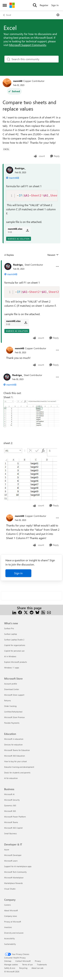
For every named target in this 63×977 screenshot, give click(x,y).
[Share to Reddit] (31, 612)
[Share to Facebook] (20, 612)
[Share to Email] (49, 612)
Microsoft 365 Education (14, 755)
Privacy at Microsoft (12, 921)
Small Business (10, 833)
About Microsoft (11, 910)
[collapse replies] (31, 262)
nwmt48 (17, 81)
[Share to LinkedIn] (14, 612)
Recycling (23, 968)
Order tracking (10, 706)
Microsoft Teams (11, 822)
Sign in (18, 573)
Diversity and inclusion (13, 933)
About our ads (37, 968)
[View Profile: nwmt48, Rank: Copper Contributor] (7, 82)
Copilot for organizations (14, 645)
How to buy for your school (15, 761)
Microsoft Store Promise (14, 717)
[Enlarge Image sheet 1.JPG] (31, 413)
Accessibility (9, 938)
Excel (8, 14)
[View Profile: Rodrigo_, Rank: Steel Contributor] (7, 266)
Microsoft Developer (13, 855)
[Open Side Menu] (5, 5)
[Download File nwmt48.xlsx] (27, 230)
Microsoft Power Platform (15, 816)
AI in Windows (10, 656)
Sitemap (7, 961)
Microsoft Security (12, 800)
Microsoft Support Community (27, 45)
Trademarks (42, 964)
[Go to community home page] (12, 5)
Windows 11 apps (11, 667)
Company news (10, 916)
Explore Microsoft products (15, 662)
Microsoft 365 (10, 811)
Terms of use (27, 964)
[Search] (35, 5)
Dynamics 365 (10, 805)
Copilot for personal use (14, 650)
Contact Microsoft (23, 961)
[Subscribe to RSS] (43, 612)
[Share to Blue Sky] (37, 612)
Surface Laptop (10, 634)
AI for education (11, 778)
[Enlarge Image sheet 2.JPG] (30, 474)
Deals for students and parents (17, 772)
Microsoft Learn (11, 860)
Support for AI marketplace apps (17, 866)
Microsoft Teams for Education (17, 750)
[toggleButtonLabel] (57, 14)
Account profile (10, 683)
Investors (8, 927)
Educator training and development (19, 767)
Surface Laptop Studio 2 (14, 639)
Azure (6, 849)
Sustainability (10, 944)
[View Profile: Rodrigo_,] (9, 170)
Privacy (38, 961)
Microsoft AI (9, 794)
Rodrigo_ (20, 168)
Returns (7, 700)
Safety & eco (9, 968)
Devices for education (13, 744)
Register (44, 5)
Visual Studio (9, 888)
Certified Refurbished (13, 711)
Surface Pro (9, 628)
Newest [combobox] (53, 255)
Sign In (55, 5)
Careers (7, 905)
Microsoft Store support (14, 695)
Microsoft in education (13, 739)
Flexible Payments (11, 723)
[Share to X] (26, 612)
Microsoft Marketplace (13, 877)
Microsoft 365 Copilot (13, 828)
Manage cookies (11, 964)
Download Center (11, 689)
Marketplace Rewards (13, 883)
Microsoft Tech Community (15, 872)
